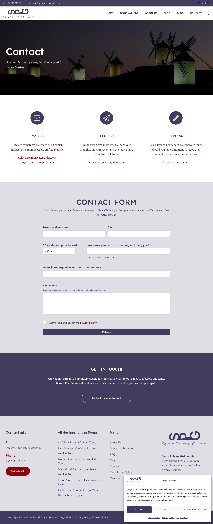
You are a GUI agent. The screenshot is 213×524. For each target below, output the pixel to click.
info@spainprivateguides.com (106, 162)
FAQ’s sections (108, 215)
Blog (180, 13)
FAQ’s (167, 13)
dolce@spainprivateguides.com (37, 158)
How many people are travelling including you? (118, 245)
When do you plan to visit (61, 245)
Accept (139, 509)
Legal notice (182, 517)
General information (122, 448)
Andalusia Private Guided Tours (77, 442)
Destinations (129, 13)
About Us (151, 13)
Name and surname (57, 227)
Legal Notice (66, 517)
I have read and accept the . (73, 322)
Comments (51, 285)
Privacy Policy (168, 517)
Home (110, 13)
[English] (199, 3)
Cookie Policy (154, 517)
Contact (196, 13)
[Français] (205, 3)
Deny (165, 509)
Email (112, 227)
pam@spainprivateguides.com (37, 162)
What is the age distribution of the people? (73, 267)
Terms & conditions (121, 478)
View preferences (193, 509)
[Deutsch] (208, 3)
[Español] (202, 3)
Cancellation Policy (121, 472)
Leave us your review (176, 162)
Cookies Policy (100, 517)
